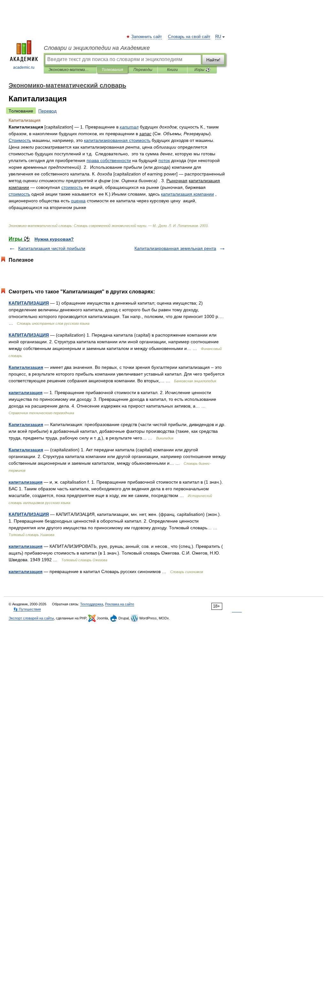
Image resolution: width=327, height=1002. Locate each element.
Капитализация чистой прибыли (51, 248)
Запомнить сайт (147, 37)
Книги (172, 69)
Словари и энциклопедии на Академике (97, 48)
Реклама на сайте (119, 604)
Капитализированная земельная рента (175, 248)
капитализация (25, 392)
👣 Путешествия (27, 609)
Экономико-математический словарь (70, 69)
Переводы (142, 69)
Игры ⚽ (202, 69)
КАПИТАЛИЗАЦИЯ (29, 303)
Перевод (47, 110)
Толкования (112, 69)
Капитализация (26, 367)
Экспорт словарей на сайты (31, 618)
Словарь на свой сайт (189, 37)
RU (218, 37)
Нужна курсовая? (54, 239)
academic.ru (23, 67)
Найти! (213, 59)
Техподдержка (91, 604)
